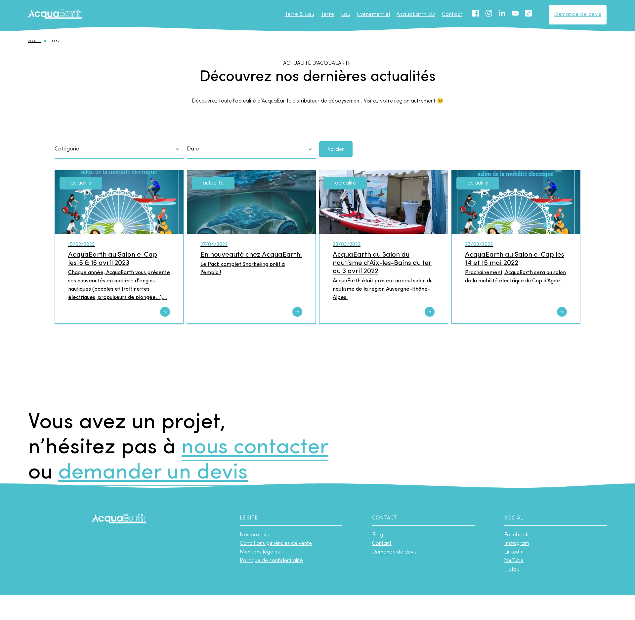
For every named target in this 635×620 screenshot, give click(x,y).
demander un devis (153, 473)
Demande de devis (577, 14)
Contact (452, 14)
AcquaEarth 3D (416, 14)
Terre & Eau (300, 14)
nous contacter (255, 448)
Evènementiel (373, 14)
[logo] (55, 15)
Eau (346, 14)
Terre (327, 14)
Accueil (34, 41)
